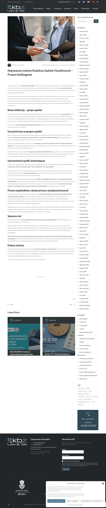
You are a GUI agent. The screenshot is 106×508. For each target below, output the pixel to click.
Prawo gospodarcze (85, 362)
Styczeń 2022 (83, 211)
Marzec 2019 (83, 292)
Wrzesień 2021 (84, 224)
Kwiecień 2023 (83, 160)
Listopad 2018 (83, 302)
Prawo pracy (83, 368)
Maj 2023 (82, 156)
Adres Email (66, 455)
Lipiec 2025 (82, 75)
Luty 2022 (82, 207)
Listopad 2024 (83, 102)
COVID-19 (82, 322)
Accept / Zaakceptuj (56, 501)
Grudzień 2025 (83, 58)
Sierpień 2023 (83, 150)
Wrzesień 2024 (84, 109)
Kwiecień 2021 (83, 241)
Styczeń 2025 (83, 96)
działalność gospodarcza (84, 393)
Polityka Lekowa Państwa (84, 402)
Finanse (81, 329)
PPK (93, 402)
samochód (80, 404)
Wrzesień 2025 (84, 68)
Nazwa (64, 449)
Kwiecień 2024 (83, 126)
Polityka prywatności (78, 504)
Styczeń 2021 (83, 251)
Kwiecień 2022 (83, 200)
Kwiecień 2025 (83, 85)
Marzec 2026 (83, 48)
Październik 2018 (84, 305)
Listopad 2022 (83, 177)
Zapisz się (66, 469)
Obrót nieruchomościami (86, 338)
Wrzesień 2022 (84, 183)
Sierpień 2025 (83, 72)
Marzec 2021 (83, 244)
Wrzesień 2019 (84, 288)
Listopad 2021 (83, 217)
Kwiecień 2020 (83, 282)
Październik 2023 (84, 146)
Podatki (81, 342)
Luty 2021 (82, 248)
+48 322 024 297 (64, 2)
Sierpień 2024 (83, 112)
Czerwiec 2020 (84, 275)
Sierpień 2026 (83, 31)
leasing (80, 399)
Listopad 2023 (83, 143)
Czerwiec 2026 (84, 38)
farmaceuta (95, 396)
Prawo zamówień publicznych (88, 375)
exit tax (88, 396)
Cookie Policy (70, 504)
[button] (103, 483)
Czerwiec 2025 (84, 79)
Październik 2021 (84, 221)
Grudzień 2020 (83, 254)
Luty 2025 (82, 92)
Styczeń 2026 (83, 55)
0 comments (71, 65)
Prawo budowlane (84, 345)
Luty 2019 (82, 295)
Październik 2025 (84, 65)
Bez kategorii (83, 319)
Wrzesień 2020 (84, 265)
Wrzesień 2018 (84, 309)
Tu (86, 465)
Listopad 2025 (83, 62)
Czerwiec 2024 (84, 119)
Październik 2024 (84, 106)
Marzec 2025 (83, 89)
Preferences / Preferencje (92, 501)
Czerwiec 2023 (84, 153)
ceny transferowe (82, 391)
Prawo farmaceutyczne (86, 358)
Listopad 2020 (83, 258)
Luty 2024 (82, 133)
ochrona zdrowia (87, 399)
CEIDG (87, 388)
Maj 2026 (82, 41)
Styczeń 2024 (83, 136)
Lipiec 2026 (82, 35)
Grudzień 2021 (83, 214)
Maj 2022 (82, 197)
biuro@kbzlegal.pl (29, 1)
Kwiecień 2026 (83, 45)
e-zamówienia (81, 396)
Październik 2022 (84, 180)
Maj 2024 (82, 123)
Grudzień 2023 (83, 139)
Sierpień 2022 (83, 187)
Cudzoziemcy (83, 325)
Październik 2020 (84, 261)
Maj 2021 (82, 238)
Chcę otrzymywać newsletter (72, 461)
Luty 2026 (82, 52)
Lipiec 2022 (82, 190)
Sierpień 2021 (83, 227)
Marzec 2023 (83, 163)
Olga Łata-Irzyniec (18, 65)
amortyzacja (81, 388)
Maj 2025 (82, 82)
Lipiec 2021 (82, 231)
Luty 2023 (82, 167)
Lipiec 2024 (82, 116)
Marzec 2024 (83, 129)
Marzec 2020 (83, 285)
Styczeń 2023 (83, 170)
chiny (90, 391)
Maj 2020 (82, 278)
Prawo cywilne (83, 349)
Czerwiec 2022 (84, 194)
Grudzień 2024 (83, 99)
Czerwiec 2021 (84, 234)
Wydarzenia (83, 379)
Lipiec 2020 (82, 271)
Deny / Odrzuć (73, 501)
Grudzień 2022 (83, 173)
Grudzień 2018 (83, 298)
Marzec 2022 (83, 204)
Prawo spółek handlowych (50, 65)
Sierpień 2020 (83, 268)
